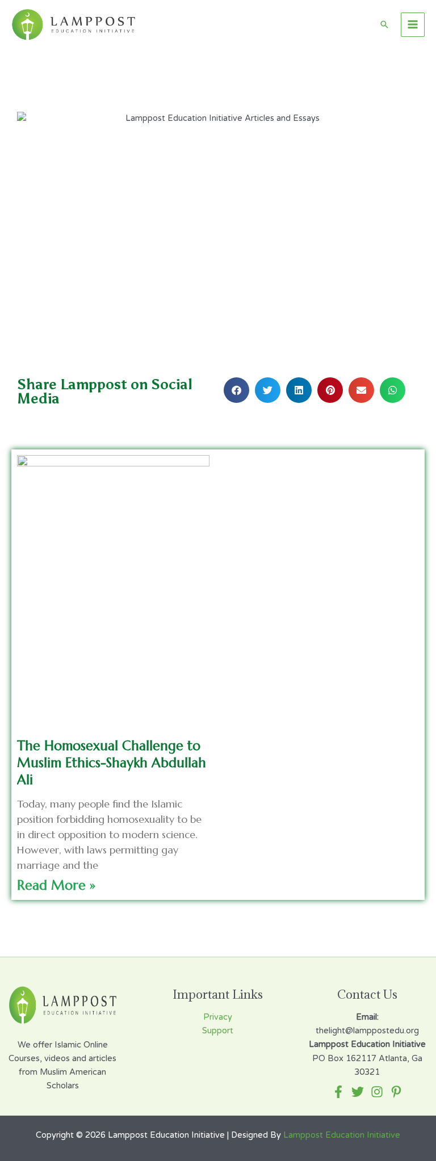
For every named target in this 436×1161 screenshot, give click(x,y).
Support (217, 1031)
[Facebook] (338, 1092)
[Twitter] (357, 1092)
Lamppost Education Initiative (341, 1135)
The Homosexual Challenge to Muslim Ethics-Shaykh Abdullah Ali (111, 763)
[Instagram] (377, 1092)
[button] (236, 390)
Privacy (217, 1017)
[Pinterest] (396, 1092)
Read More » (56, 885)
